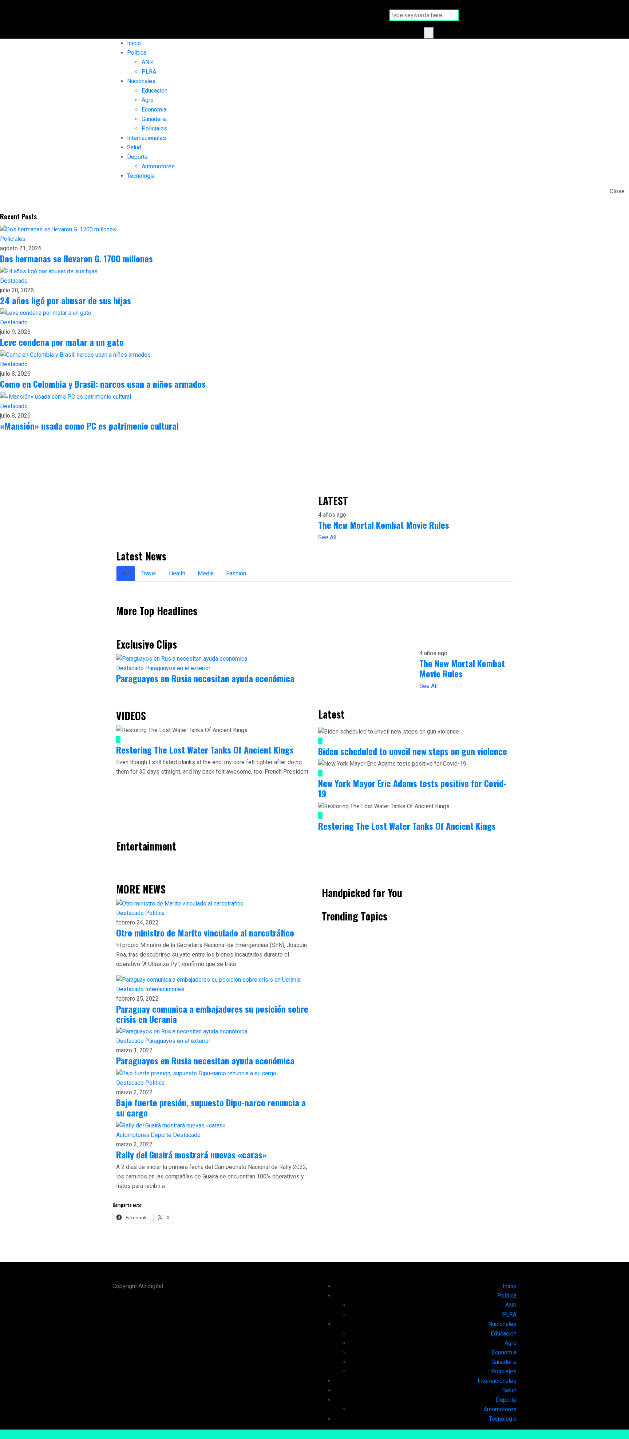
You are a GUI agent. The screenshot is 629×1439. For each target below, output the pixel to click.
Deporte (137, 156)
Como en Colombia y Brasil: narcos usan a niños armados (103, 383)
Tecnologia (141, 175)
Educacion (154, 90)
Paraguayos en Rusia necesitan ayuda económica (205, 678)
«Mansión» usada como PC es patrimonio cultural (89, 425)
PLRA (149, 71)
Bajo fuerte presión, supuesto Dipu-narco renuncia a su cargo (211, 1107)
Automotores (158, 166)
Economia (154, 109)
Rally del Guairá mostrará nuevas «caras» (191, 1154)
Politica (136, 52)
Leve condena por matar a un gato (62, 341)
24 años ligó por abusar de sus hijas (65, 300)
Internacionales (146, 137)
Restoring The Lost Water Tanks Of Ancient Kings (205, 749)
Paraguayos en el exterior (177, 668)
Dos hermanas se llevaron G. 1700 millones (76, 258)
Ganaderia (154, 119)
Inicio (134, 43)
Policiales (154, 128)
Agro (148, 100)
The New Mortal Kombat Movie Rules (383, 524)
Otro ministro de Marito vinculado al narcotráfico (205, 932)
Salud (134, 147)
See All (327, 537)
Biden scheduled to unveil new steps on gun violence (412, 751)
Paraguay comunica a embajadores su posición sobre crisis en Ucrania (212, 1013)
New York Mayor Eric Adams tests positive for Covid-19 (412, 788)
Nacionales (141, 81)
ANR (147, 62)
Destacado (14, 280)
